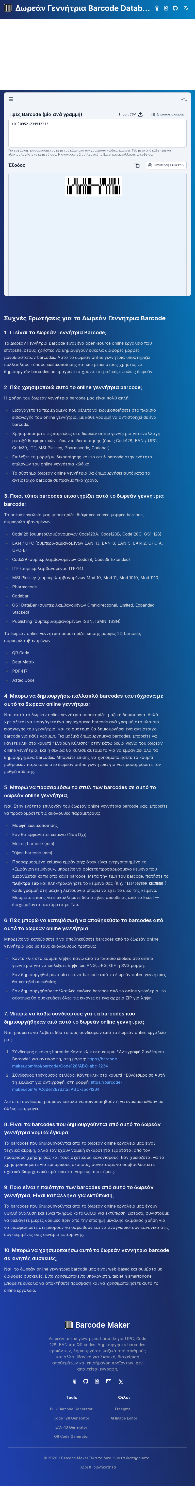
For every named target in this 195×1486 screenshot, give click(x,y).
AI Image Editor (124, 1418)
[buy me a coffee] (156, 8)
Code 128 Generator (71, 1418)
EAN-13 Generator (71, 1427)
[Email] (109, 1381)
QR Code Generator (71, 1436)
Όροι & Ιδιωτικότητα (97, 1467)
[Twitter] (120, 1381)
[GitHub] (175, 8)
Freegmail (124, 1409)
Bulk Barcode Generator (71, 1409)
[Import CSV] (140, 114)
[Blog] (166, 8)
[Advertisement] (97, 54)
